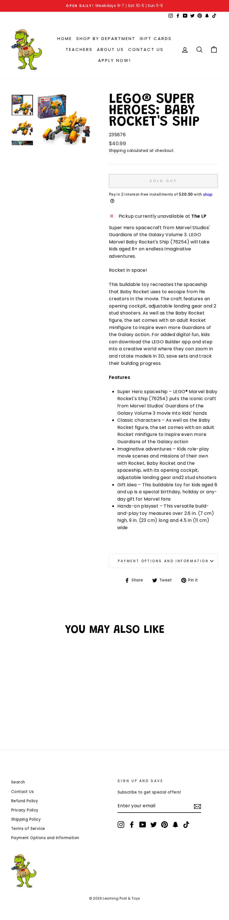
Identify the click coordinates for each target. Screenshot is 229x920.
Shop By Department (105, 38)
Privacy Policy (25, 810)
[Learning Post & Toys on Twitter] (153, 824)
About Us (110, 49)
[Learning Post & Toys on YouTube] (142, 824)
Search (18, 782)
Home (64, 38)
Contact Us (146, 49)
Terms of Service (28, 828)
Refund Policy (24, 801)
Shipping (117, 150)
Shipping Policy (26, 819)
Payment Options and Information (163, 560)
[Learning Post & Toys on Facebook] (131, 824)
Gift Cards (156, 38)
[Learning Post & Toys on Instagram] (121, 824)
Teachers (79, 49)
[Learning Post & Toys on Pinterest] (164, 824)
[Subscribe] (197, 806)
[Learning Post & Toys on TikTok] (186, 824)
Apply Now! (114, 60)
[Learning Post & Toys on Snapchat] (175, 824)
